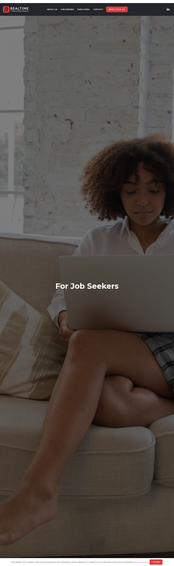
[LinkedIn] (168, 9)
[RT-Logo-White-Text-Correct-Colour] (15, 9)
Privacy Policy (142, 562)
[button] (58, 9)
